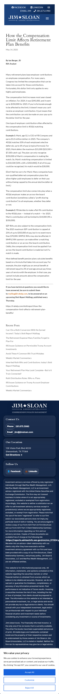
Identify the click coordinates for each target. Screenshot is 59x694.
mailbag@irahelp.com (17, 293)
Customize (29, 680)
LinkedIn (31, 471)
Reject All (29, 688)
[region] (29, 671)
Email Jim (25, 10)
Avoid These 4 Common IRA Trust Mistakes (25, 353)
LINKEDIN (38, 7)
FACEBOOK (20, 7)
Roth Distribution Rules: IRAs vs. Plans (23, 378)
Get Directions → (14, 455)
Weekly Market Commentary (19, 358)
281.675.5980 (43, 10)
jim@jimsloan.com (24, 432)
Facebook (13, 471)
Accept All (29, 672)
